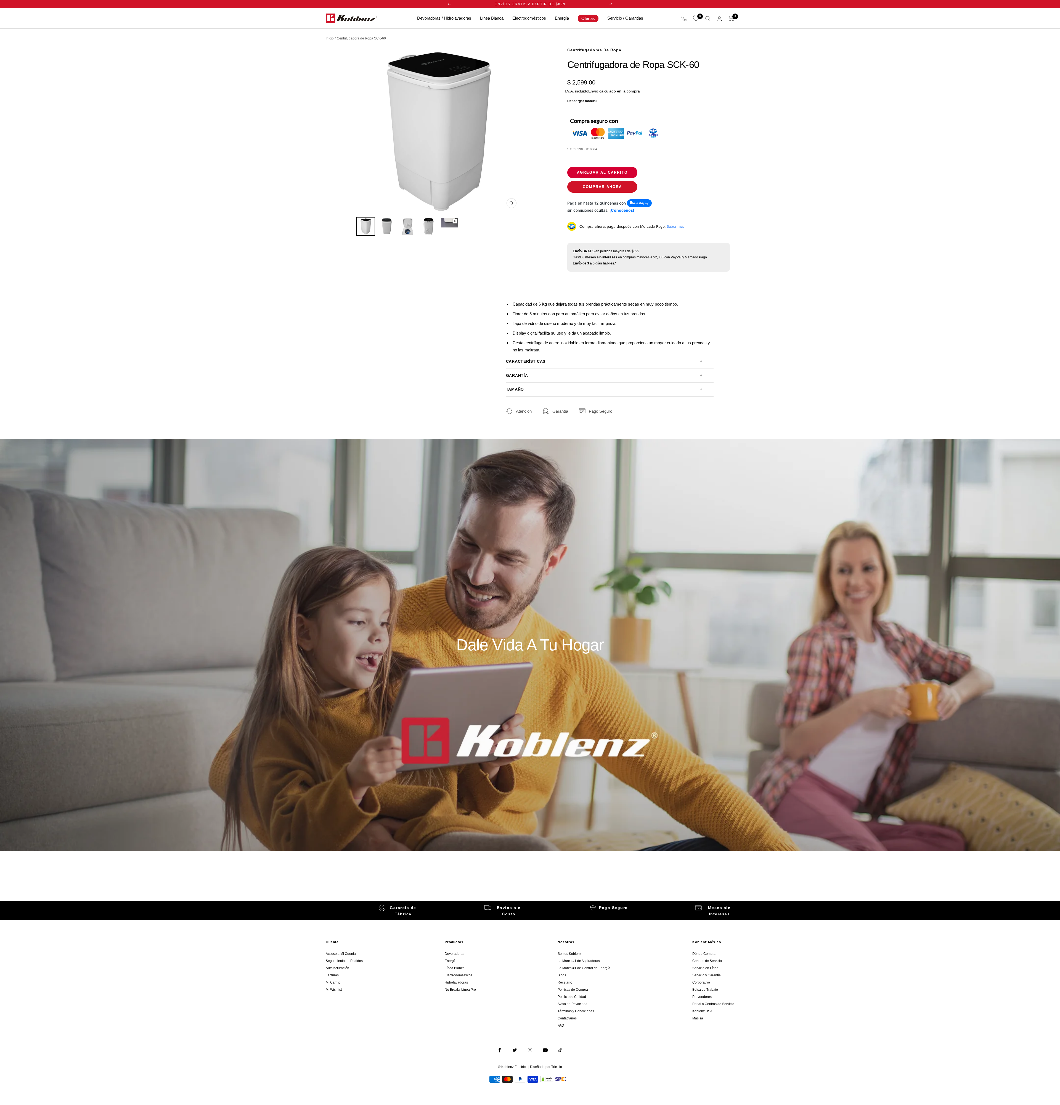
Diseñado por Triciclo (546, 1067)
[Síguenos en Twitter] (515, 1050)
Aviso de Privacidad (572, 1004)
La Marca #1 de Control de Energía (584, 968)
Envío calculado (602, 91)
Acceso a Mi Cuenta (341, 954)
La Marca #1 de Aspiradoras (579, 961)
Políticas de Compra (573, 990)
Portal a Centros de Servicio (713, 1004)
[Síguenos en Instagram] (530, 1050)
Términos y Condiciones (576, 1011)
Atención (524, 411)
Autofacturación (337, 968)
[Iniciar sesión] (719, 18)
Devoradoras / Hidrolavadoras (444, 18)
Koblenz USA (702, 1011)
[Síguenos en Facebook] (499, 1050)
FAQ (561, 1025)
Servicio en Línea (705, 968)
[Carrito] (731, 18)
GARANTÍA (517, 375)
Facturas (332, 975)
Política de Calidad (572, 997)
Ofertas (588, 18)
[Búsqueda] (707, 18)
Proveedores (702, 997)
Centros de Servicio (707, 961)
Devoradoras (454, 954)
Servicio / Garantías (625, 18)
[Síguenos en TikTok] (560, 1050)
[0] (696, 18)
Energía (562, 18)
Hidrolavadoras (456, 982)
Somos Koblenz (569, 954)
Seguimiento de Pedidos (344, 961)
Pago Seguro (600, 411)
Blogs (562, 975)
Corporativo (701, 982)
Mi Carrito (333, 982)
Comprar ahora (602, 187)
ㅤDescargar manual (582, 101)
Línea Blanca (492, 18)
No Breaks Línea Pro (460, 990)
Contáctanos (567, 1018)
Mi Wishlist (334, 990)
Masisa (697, 1018)
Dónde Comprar (704, 954)
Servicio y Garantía (706, 975)
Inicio (330, 38)
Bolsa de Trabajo (705, 990)
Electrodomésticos (529, 18)
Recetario (565, 982)
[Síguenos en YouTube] (545, 1050)
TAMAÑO (515, 389)
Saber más (676, 226)
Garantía (560, 411)
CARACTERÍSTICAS (525, 361)
